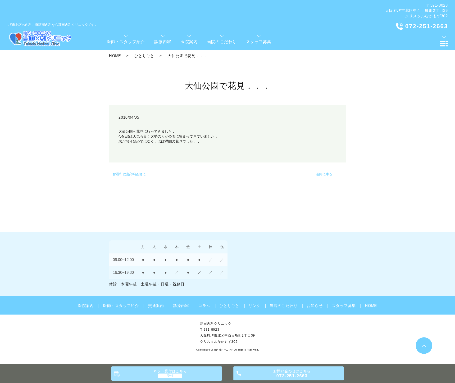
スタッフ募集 (344, 306)
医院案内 (86, 306)
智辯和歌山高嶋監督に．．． (134, 174)
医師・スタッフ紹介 (121, 306)
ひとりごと (144, 56)
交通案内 (156, 306)
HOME (115, 56)
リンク (254, 306)
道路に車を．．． (329, 174)
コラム (204, 306)
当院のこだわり (283, 306)
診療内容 (181, 306)
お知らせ (315, 306)
